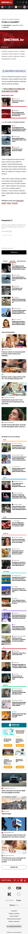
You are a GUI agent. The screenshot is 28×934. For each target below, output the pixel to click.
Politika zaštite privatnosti (14, 918)
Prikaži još (14, 867)
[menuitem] (23, 2)
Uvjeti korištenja (14, 916)
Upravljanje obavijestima (15, 926)
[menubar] (23, 2)
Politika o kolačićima (14, 921)
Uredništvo (14, 911)
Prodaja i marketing (14, 913)
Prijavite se (14, 252)
